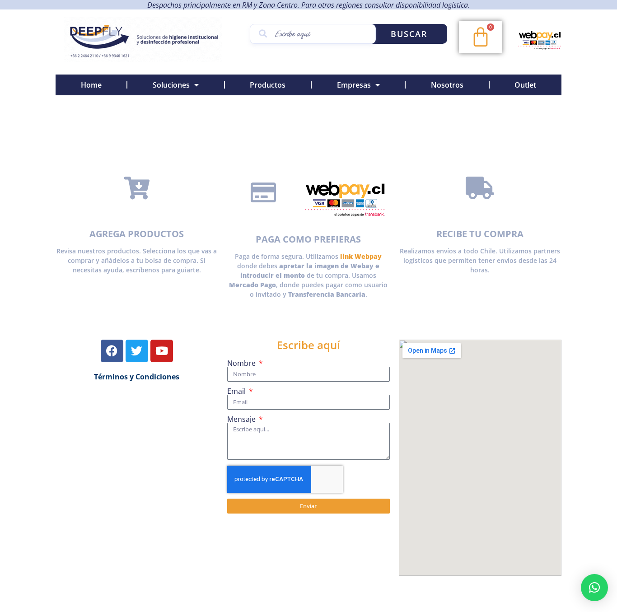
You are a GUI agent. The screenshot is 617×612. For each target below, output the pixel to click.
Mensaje (242, 419)
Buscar (409, 33)
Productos (267, 85)
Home (91, 85)
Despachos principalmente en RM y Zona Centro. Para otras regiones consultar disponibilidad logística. (308, 5)
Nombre (242, 363)
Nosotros (447, 85)
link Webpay (361, 256)
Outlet (525, 85)
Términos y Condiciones (136, 377)
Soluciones (171, 85)
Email (237, 391)
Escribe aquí (308, 344)
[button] (594, 587)
